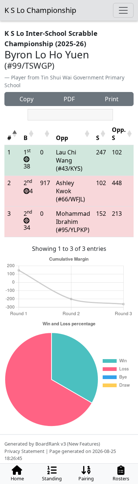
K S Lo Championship (40, 10)
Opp (62, 138)
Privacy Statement (24, 451)
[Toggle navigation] (123, 10)
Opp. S (119, 134)
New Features (83, 443)
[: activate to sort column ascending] (45, 134)
